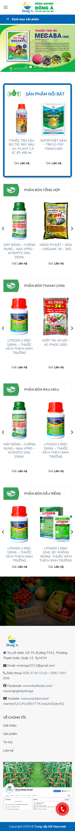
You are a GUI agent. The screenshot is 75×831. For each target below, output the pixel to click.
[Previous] (3, 237)
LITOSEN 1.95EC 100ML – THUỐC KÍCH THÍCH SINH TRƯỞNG (19, 347)
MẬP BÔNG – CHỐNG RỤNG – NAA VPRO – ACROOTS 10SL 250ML (19, 251)
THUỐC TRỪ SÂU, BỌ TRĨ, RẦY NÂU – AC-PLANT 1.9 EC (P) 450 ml (22, 147)
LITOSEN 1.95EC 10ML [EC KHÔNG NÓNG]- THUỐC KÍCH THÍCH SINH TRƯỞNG (56, 554)
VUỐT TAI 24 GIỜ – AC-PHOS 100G (56, 343)
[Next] (71, 237)
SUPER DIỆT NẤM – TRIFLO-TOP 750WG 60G (53, 145)
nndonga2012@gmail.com (36, 665)
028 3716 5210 (35, 673)
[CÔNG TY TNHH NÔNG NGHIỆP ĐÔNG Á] (37, 7)
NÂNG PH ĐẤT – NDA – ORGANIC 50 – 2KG (56, 247)
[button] (5, 7)
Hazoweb (59, 826)
